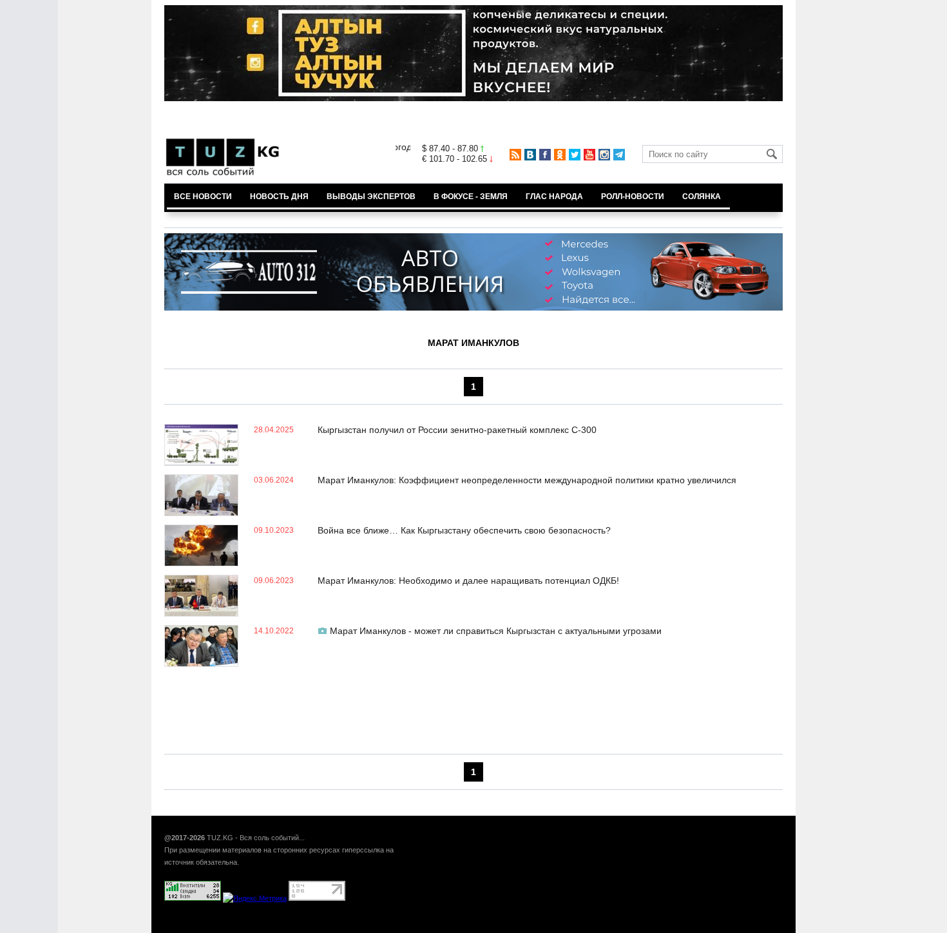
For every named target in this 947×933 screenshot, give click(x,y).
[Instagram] (604, 154)
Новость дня (279, 196)
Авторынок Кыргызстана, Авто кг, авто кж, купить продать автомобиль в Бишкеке (320, 926)
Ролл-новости (632, 196)
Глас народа (554, 196)
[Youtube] (589, 154)
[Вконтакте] (530, 154)
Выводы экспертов (371, 196)
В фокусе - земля (471, 196)
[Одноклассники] (560, 154)
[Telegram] (619, 154)
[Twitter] (574, 154)
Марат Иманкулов (473, 343)
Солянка (701, 196)
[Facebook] (545, 154)
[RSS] (515, 154)
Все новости (203, 196)
